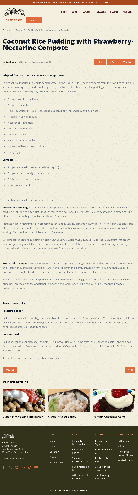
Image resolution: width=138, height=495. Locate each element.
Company (54, 434)
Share (101, 62)
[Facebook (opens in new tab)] (3, 467)
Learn (86, 11)
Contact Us (34, 20)
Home (8, 30)
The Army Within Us (103, 451)
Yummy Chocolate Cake (109, 416)
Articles (128, 11)
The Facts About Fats (103, 460)
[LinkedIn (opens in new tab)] (23, 467)
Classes (101, 11)
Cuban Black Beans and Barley (23, 416)
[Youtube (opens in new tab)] (36, 467)
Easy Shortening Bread (80, 468)
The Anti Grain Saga (102, 443)
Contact (54, 457)
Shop (64, 11)
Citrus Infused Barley (62, 416)
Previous (9, 369)
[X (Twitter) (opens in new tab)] (10, 467)
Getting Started (125, 441)
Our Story (54, 451)
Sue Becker (12, 61)
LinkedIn (129, 62)
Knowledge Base (126, 434)
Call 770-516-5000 (14, 20)
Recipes (114, 11)
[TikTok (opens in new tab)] (29, 467)
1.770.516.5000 (17, 458)
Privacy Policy (56, 462)
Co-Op (74, 11)
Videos (121, 446)
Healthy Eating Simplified (102, 477)
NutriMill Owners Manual (126, 462)
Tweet (114, 62)
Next (130, 369)
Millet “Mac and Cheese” (80, 477)
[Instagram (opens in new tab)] (16, 467)
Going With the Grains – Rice (102, 468)
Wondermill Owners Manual (125, 453)
